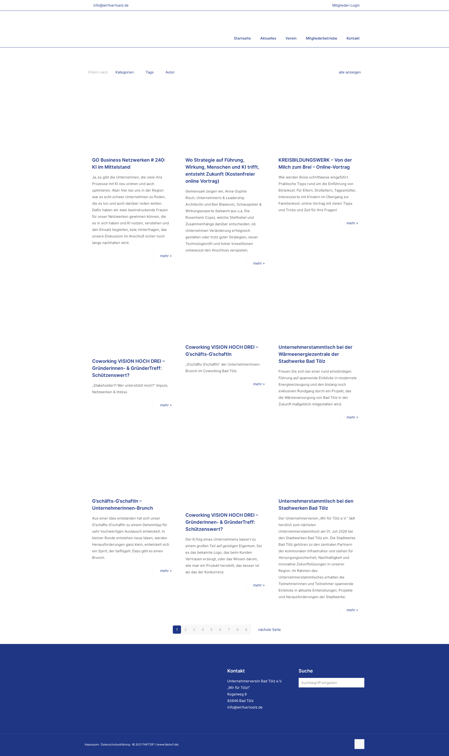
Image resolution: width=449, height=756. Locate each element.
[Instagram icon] (343, 744)
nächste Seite (269, 629)
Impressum (92, 744)
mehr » (166, 256)
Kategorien (125, 72)
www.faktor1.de (167, 744)
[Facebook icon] (333, 744)
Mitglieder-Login (346, 5)
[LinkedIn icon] (338, 744)
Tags (150, 72)
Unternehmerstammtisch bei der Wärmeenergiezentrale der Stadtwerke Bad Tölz (315, 354)
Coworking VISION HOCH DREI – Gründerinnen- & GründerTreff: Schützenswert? (128, 368)
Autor (170, 72)
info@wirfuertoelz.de (111, 5)
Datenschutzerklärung (115, 744)
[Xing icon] (348, 744)
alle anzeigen (350, 72)
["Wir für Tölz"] (142, 29)
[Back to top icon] (359, 744)
